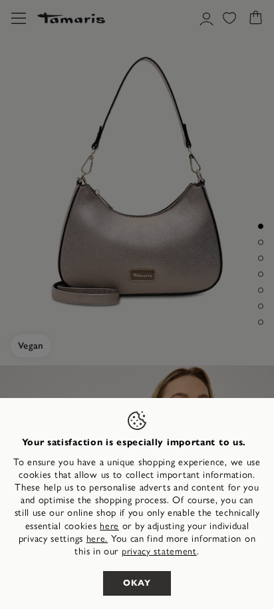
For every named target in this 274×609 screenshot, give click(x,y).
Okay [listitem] (137, 583)
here (109, 526)
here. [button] (97, 538)
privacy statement (159, 551)
